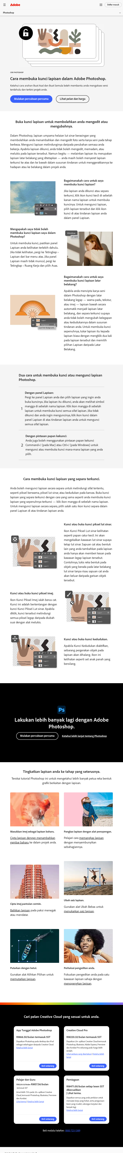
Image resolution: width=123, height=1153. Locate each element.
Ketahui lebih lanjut (24, 1047)
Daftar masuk (113, 4)
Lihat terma (21, 1101)
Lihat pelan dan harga (72, 99)
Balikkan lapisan (20, 910)
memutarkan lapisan (22, 979)
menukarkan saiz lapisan (79, 911)
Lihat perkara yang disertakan (79, 1054)
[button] (101, 4)
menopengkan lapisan (77, 983)
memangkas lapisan (91, 838)
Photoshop (8, 12)
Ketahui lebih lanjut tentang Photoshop (84, 736)
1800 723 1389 (72, 1130)
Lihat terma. (74, 1093)
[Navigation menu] (4, 4)
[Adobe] (15, 4)
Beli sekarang (48, 1119)
